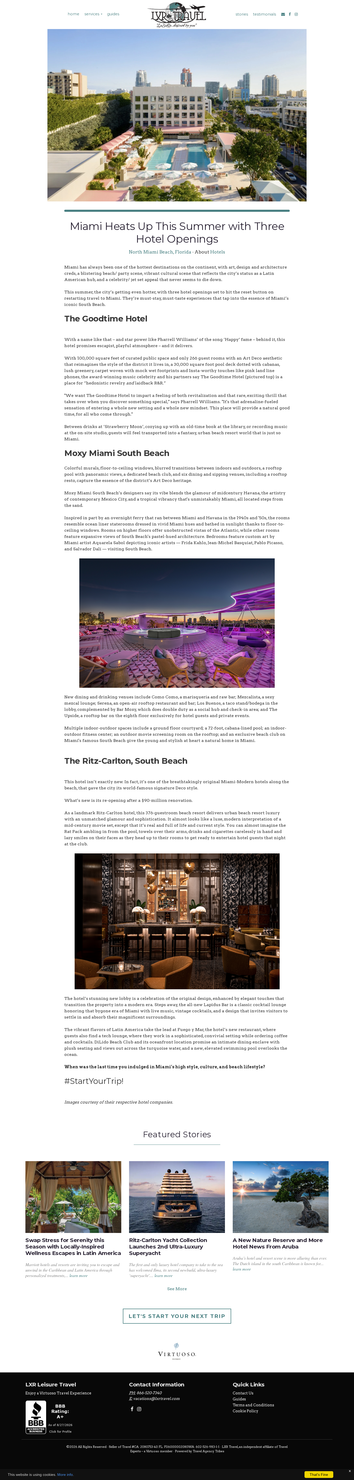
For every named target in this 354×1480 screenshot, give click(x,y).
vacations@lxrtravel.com (156, 1398)
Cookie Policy (245, 1411)
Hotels (217, 252)
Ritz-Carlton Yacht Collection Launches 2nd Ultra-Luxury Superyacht (168, 1246)
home (73, 14)
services (91, 14)
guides (113, 14)
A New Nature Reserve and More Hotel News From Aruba (278, 1243)
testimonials (264, 14)
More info (65, 1474)
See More (177, 1288)
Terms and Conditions (253, 1405)
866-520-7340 (149, 1393)
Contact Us (243, 1393)
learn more (78, 1275)
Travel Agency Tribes (208, 1451)
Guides (239, 1399)
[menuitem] (73, 14)
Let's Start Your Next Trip (177, 1316)
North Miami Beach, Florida (160, 252)
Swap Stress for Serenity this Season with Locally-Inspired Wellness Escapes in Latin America (73, 1246)
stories (242, 14)
